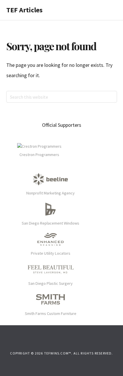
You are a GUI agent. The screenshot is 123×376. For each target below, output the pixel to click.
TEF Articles (24, 9)
